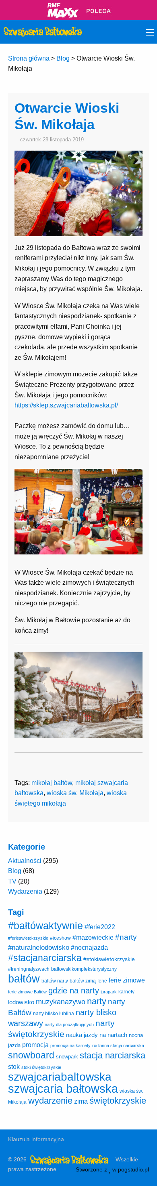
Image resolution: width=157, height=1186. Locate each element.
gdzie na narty (73, 990)
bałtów (24, 978)
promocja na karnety (70, 1045)
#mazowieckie (93, 937)
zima (81, 1101)
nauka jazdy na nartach (96, 1034)
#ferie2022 (100, 926)
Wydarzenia (25, 891)
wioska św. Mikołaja (75, 792)
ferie (102, 981)
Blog (63, 58)
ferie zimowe (127, 980)
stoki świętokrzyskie (41, 1067)
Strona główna (29, 58)
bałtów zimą (83, 980)
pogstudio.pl (133, 1169)
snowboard (31, 1055)
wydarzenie (50, 1101)
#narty (126, 937)
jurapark (109, 991)
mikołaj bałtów (51, 782)
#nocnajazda (89, 947)
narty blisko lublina (53, 1013)
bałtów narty (54, 980)
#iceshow (60, 938)
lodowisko (21, 1002)
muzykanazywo (60, 1002)
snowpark (67, 1057)
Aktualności (24, 860)
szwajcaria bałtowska (63, 1088)
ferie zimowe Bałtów (27, 991)
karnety (126, 992)
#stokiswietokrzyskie (109, 959)
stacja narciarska (112, 1055)
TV (12, 881)
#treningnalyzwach (29, 969)
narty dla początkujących (69, 1024)
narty (96, 1001)
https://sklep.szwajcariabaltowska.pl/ (66, 405)
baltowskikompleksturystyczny (84, 969)
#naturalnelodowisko (38, 947)
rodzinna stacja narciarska (118, 1045)
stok (14, 1066)
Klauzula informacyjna (36, 1139)
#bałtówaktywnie (45, 925)
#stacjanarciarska (45, 958)
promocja (35, 1044)
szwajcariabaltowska (60, 1077)
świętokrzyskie (117, 1101)
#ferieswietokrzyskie (28, 938)
